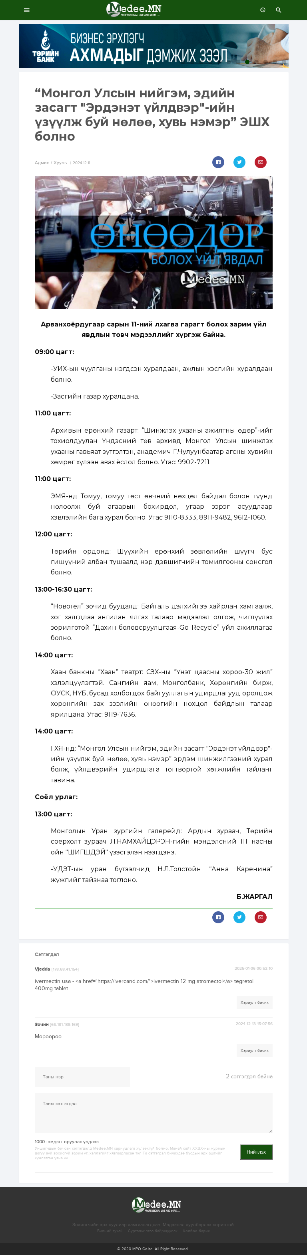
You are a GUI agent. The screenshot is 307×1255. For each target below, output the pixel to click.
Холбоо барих (196, 1231)
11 (275, 62)
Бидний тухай (110, 1231)
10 (265, 62)
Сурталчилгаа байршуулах (152, 1231)
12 (284, 62)
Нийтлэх (256, 1152)
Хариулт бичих (255, 1002)
